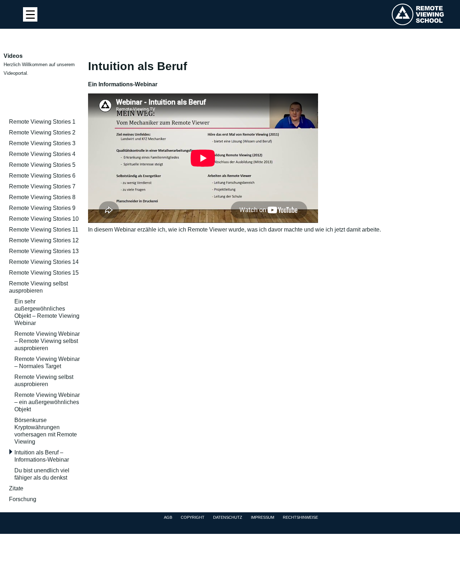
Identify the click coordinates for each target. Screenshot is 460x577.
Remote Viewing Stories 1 (42, 122)
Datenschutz (227, 517)
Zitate (16, 488)
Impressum (262, 517)
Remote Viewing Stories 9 (42, 208)
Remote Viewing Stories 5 (42, 165)
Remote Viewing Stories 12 (44, 240)
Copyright (192, 517)
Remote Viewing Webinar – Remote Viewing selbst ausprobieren (47, 341)
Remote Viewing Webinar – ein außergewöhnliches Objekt (47, 402)
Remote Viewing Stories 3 (42, 143)
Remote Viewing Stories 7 (42, 186)
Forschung (22, 499)
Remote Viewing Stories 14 (44, 262)
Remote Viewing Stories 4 (42, 154)
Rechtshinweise (300, 517)
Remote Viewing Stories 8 (42, 197)
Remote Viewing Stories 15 (44, 273)
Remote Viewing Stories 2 (42, 132)
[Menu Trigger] (30, 14)
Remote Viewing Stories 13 (44, 251)
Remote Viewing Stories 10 (44, 219)
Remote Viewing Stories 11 (43, 229)
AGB (168, 517)
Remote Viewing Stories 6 (42, 176)
